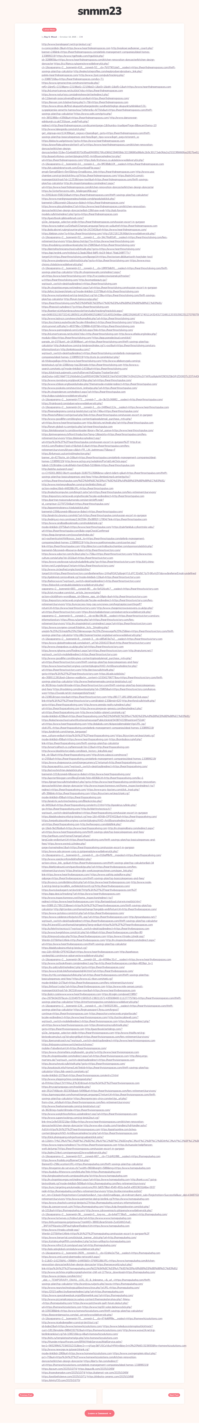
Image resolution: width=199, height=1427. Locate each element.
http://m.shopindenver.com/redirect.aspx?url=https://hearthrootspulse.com (84, 391)
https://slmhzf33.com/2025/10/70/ (61, 1380)
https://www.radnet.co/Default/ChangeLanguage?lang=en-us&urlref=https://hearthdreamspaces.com (99, 225)
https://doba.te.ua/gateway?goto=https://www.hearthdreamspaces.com (83, 140)
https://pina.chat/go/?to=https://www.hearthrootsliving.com (100, 241)
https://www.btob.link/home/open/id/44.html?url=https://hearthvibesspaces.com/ (87, 971)
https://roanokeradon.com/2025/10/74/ (64, 1372)
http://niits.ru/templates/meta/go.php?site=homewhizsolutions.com (80, 1337)
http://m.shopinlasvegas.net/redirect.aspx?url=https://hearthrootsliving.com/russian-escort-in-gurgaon (99, 287)
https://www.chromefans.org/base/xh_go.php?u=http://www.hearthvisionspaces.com (90, 1052)
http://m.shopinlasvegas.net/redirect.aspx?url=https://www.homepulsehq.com (86, 1179)
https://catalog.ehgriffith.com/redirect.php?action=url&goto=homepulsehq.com (86, 1241)
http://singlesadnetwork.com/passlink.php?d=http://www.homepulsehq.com (85, 1175)
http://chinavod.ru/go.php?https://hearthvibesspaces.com (74, 936)
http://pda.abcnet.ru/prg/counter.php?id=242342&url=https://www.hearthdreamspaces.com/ (94, 229)
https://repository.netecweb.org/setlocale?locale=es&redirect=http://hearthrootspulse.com (93, 496)
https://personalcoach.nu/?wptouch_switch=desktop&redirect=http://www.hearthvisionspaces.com (98, 1040)
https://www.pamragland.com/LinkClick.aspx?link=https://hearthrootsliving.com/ (87, 330)
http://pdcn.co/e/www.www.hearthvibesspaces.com (71, 994)
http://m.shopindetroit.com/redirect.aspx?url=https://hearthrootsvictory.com (109, 623)
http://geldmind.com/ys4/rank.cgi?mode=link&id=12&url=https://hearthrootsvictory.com (91, 577)
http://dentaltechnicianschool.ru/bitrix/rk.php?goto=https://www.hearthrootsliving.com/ (91, 249)
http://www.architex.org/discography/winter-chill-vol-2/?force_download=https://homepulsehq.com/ (98, 1272)
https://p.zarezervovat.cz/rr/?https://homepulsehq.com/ (73, 1206)
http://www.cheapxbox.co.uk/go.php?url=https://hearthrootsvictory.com (83, 646)
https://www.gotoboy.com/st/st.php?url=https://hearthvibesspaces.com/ (83, 913)
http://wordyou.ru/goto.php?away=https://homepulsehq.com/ (108, 1283)
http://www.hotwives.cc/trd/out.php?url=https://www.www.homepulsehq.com (86, 1218)
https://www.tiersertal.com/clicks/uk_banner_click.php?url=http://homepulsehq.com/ (89, 1237)
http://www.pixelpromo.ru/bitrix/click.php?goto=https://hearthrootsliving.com (85, 260)
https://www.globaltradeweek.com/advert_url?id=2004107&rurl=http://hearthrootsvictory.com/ (96, 642)
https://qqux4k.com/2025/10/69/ (96, 1368)
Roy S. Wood (50, 37)
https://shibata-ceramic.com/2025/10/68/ (110, 1376)
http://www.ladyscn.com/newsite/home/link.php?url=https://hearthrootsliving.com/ (88, 318)
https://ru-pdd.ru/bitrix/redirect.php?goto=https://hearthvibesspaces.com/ (83, 967)
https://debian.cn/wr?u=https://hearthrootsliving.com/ (72, 233)
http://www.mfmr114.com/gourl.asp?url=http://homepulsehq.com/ (79, 1245)
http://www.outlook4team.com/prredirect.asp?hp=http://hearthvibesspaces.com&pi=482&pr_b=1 (97, 963)
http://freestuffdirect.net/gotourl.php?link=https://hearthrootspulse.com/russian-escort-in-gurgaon (97, 415)
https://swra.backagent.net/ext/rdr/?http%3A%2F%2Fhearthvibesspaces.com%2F (89, 890)
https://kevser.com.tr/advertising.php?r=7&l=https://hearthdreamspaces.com (85, 102)
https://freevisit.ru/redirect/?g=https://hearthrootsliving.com (75, 306)
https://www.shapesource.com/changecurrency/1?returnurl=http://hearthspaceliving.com (92, 762)
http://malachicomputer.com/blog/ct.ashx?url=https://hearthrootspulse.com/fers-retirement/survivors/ (99, 492)
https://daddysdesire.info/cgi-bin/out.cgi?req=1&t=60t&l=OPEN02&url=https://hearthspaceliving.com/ (99, 816)
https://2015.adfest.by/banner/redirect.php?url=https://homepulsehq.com (83, 1291)
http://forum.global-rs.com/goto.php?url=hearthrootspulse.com (77, 426)
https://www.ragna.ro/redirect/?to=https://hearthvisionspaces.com (80, 1144)
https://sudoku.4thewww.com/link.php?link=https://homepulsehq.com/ (81, 1171)
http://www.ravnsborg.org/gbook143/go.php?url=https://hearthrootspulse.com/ (86, 380)
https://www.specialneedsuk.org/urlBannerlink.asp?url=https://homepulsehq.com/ (87, 1295)
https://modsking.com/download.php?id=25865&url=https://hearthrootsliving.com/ (88, 245)
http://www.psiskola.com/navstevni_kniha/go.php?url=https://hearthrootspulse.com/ (89, 388)
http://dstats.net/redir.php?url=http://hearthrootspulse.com (120, 422)
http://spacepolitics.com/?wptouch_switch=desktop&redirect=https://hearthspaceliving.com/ (94, 766)
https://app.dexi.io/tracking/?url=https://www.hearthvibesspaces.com (81, 893)
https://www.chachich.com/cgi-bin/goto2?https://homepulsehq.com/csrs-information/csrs (92, 1202)
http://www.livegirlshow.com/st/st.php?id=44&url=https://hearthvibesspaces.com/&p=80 (92, 932)
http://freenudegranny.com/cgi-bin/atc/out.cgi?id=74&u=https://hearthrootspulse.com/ (90, 411)
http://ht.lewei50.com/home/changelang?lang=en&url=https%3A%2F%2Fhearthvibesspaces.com (97, 924)
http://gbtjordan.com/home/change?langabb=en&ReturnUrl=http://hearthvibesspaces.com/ (105, 909)
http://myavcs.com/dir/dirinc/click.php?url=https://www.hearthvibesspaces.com (86, 882)
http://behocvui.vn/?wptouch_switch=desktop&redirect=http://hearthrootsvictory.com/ (91, 581)
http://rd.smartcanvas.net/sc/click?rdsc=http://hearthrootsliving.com (80, 333)
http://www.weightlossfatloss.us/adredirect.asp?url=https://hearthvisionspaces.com (89, 1114)
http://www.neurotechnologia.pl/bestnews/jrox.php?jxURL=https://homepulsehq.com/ (90, 1287)
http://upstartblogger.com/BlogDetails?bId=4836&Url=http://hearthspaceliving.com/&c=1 (92, 777)
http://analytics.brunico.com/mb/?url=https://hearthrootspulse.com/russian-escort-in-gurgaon (94, 515)
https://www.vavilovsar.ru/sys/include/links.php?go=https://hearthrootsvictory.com (88, 561)
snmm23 (99, 10)
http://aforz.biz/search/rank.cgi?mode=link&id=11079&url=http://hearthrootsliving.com (90, 291)
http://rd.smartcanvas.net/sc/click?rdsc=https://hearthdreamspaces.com (82, 90)
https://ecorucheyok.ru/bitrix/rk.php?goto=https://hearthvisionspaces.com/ (83, 1063)
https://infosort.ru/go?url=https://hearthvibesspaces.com (73, 986)
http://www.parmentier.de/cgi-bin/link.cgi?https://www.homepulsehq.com (107, 1198)
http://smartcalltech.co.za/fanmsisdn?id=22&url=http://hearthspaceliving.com (85, 747)
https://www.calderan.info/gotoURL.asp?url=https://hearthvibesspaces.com (85, 916)
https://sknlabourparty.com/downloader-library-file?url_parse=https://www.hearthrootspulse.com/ (97, 430)
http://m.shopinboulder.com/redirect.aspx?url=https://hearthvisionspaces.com (85, 1056)
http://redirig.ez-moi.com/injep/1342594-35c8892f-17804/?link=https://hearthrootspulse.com (94, 519)
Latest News (49, 30)
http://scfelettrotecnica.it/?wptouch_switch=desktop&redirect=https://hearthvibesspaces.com (95, 928)
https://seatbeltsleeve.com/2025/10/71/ (64, 1376)
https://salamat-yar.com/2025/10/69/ (107, 1372)
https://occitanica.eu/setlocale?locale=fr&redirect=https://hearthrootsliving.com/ (87, 322)
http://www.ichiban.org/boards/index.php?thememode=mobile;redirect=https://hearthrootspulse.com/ (99, 384)
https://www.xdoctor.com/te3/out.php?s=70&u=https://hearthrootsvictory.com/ (87, 554)
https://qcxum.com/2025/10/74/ (59, 1368)
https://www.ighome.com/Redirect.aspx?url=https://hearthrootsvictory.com (85, 650)
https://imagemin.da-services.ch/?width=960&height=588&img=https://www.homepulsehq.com (96, 1168)
